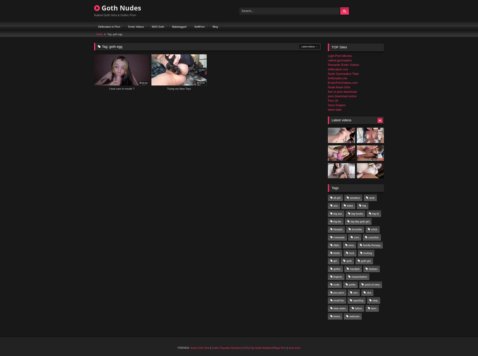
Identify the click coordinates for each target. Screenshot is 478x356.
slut (369, 292)
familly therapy (371, 245)
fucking (368, 252)
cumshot (373, 237)
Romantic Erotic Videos (343, 64)
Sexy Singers (337, 105)
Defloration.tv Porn (109, 26)
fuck (351, 252)
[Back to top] (466, 345)
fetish (336, 252)
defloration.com (338, 69)
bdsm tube (335, 109)
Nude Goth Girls (199, 347)
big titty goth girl (360, 221)
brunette (357, 229)
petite (352, 284)
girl (335, 260)
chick (374, 229)
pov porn (338, 292)
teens (336, 316)
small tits (338, 300)
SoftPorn (199, 26)
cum (356, 237)
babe (350, 205)
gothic (337, 268)
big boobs (357, 213)
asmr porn (294, 347)
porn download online (342, 96)
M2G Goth (158, 26)
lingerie (337, 276)
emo (351, 245)
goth (349, 260)
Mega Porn (279, 347)
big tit (375, 213)
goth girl (366, 260)
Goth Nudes (120, 8)
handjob (355, 268)
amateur (355, 197)
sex (355, 292)
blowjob (337, 229)
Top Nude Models (260, 347)
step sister (339, 308)
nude (336, 284)
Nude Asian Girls (339, 87)
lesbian (373, 268)
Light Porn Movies (340, 55)
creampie (338, 237)
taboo (358, 308)
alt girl (337, 197)
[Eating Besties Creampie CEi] (341, 170)
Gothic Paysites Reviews (226, 347)
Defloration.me (337, 78)
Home (99, 34)
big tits (337, 221)
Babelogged (179, 26)
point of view (372, 284)
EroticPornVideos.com (343, 82)
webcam (354, 316)
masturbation (359, 276)
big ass (337, 213)
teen (373, 308)
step (375, 300)
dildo (336, 245)
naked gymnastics (340, 60)
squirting (358, 300)
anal (371, 197)
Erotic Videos (136, 26)
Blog (215, 26)
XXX (245, 347)
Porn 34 (333, 100)
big (364, 205)
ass (335, 205)
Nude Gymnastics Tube (343, 73)
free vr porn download (342, 91)
